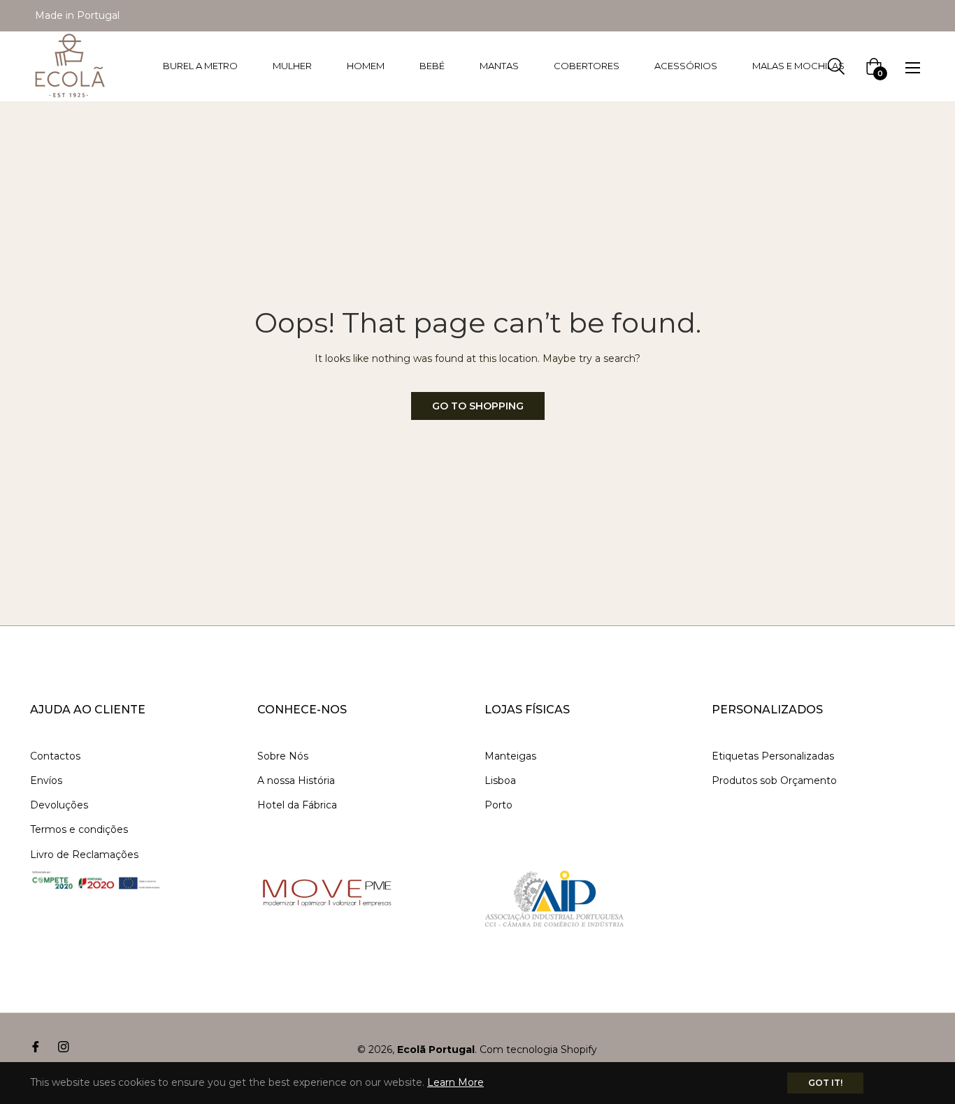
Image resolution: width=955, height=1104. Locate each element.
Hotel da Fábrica (297, 805)
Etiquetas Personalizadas (773, 756)
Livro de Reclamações (84, 854)
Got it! (825, 1082)
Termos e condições (79, 829)
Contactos (55, 756)
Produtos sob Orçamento (774, 780)
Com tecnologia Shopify (538, 1049)
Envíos (46, 780)
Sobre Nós (282, 756)
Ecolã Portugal (436, 1049)
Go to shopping (478, 406)
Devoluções (59, 805)
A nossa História (296, 780)
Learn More (455, 1082)
